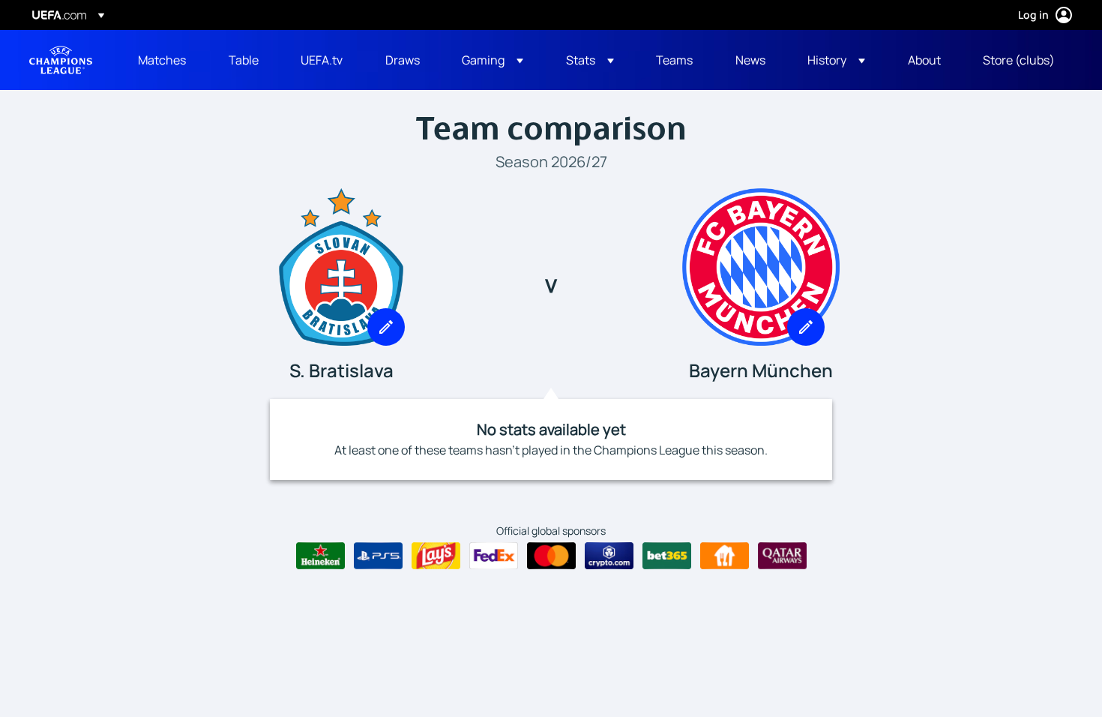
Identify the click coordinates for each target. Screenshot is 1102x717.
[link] (162, 60)
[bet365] (666, 555)
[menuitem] (164, 60)
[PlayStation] (378, 555)
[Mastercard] (551, 555)
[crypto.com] (609, 555)
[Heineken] (320, 555)
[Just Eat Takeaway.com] (724, 555)
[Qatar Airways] (782, 555)
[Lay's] (436, 555)
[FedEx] (493, 555)
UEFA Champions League (60, 60)
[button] (492, 60)
